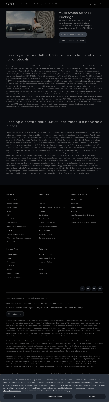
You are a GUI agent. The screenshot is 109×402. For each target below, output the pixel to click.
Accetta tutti (90, 396)
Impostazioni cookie (54, 396)
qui (68, 391)
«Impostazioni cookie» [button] (12, 391)
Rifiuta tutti (18, 396)
